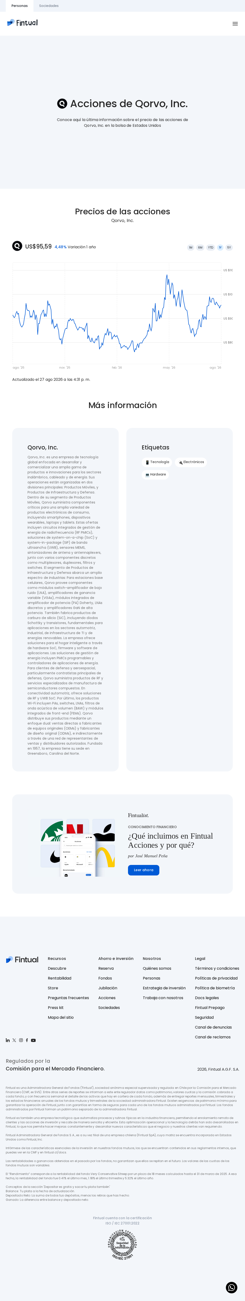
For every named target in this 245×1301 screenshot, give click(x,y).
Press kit (56, 1007)
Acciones (107, 998)
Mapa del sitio (61, 1017)
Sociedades (109, 1007)
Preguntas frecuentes (68, 998)
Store (53, 988)
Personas (151, 978)
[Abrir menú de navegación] (235, 24)
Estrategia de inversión (164, 988)
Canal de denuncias (213, 1027)
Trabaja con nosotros (163, 998)
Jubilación (107, 988)
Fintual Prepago (210, 1007)
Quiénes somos (157, 968)
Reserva (106, 968)
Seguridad (204, 1017)
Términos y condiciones (217, 968)
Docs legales (207, 998)
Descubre (57, 968)
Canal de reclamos (213, 1037)
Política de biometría (215, 988)
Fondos (105, 978)
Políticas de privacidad (216, 978)
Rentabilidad (59, 978)
